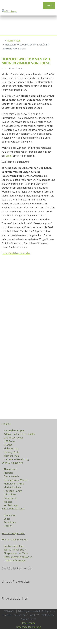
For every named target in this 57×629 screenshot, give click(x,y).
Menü (49, 5)
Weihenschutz (11, 455)
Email (9, 155)
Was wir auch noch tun (14, 539)
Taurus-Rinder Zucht (15, 549)
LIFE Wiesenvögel (13, 437)
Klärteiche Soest (13, 487)
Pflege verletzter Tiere (16, 553)
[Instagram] (5, 603)
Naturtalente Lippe (14, 430)
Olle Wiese (10, 494)
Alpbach (8, 472)
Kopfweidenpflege (14, 545)
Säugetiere (10, 514)
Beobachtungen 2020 (13, 533)
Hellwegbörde (11, 452)
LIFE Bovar (9, 441)
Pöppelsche (10, 497)
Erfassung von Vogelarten (18, 556)
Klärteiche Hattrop (14, 483)
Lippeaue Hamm (13, 490)
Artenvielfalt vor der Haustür (19, 433)
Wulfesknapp (11, 505)
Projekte (6, 423)
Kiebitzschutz (11, 448)
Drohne (8, 444)
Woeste (8, 501)
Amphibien (10, 522)
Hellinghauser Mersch (16, 479)
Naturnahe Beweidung (16, 459)
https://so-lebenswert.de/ (16, 253)
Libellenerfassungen (15, 560)
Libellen (8, 525)
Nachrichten (14, 40)
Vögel (7, 518)
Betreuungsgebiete (12, 462)
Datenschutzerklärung (28, 626)
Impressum (28, 622)
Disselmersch (11, 476)
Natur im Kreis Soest (13, 508)
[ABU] (2, 40)
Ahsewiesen (10, 469)
